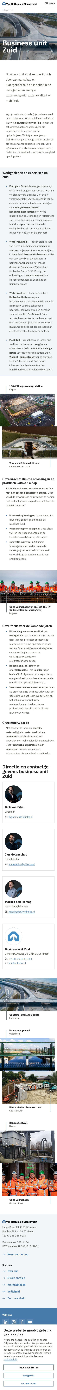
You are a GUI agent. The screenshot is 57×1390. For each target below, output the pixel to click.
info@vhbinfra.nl (17, 963)
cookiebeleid (10, 1359)
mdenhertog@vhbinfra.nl (22, 911)
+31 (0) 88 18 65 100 (20, 959)
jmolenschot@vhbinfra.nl (22, 864)
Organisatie (8, 10)
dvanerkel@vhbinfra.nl (21, 816)
